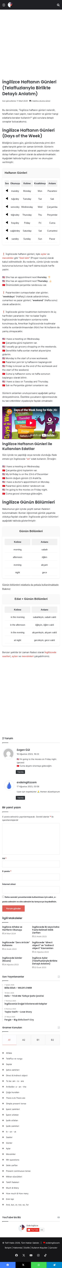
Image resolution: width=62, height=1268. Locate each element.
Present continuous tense (18, 1171)
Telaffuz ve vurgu (14, 1058)
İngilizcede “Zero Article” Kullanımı (16, 944)
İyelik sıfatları (12, 1120)
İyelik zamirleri (12, 1126)
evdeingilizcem (27, 782)
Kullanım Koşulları (40, 1247)
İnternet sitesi (9, 884)
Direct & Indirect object (17, 1075)
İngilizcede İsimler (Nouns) (12, 959)
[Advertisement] (31, 43)
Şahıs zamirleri (12, 1070)
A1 (9, 1039)
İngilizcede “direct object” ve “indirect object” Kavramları (43, 945)
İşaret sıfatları (12, 1115)
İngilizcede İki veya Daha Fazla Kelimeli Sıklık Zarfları (45, 929)
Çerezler (53, 1247)
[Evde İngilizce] (10, 4)
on (28, 458)
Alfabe (9, 1053)
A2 (23, 1039)
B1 (38, 1039)
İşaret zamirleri (13, 1109)
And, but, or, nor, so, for (17, 1204)
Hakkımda (18, 1247)
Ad (4, 858)
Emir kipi (10, 1199)
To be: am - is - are (15, 1081)
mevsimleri (28, 656)
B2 (52, 1039)
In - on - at (11, 1131)
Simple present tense (16, 1103)
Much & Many (12, 1188)
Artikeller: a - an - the (16, 1086)
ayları (15, 656)
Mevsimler (11, 1154)
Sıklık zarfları (12, 1165)
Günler (9, 1143)
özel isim (24, 257)
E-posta (6, 871)
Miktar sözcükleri (14, 1176)
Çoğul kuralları (12, 1092)
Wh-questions (12, 1160)
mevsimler (8, 257)
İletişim (8, 1247)
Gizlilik (27, 1247)
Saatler (9, 1137)
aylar (43, 254)
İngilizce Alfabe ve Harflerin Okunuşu (12, 928)
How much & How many (17, 1193)
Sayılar (9, 1064)
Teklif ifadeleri (12, 1182)
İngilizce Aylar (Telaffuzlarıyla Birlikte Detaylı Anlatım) (44, 960)
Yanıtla (20, 772)
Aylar (8, 1148)
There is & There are (15, 1098)
